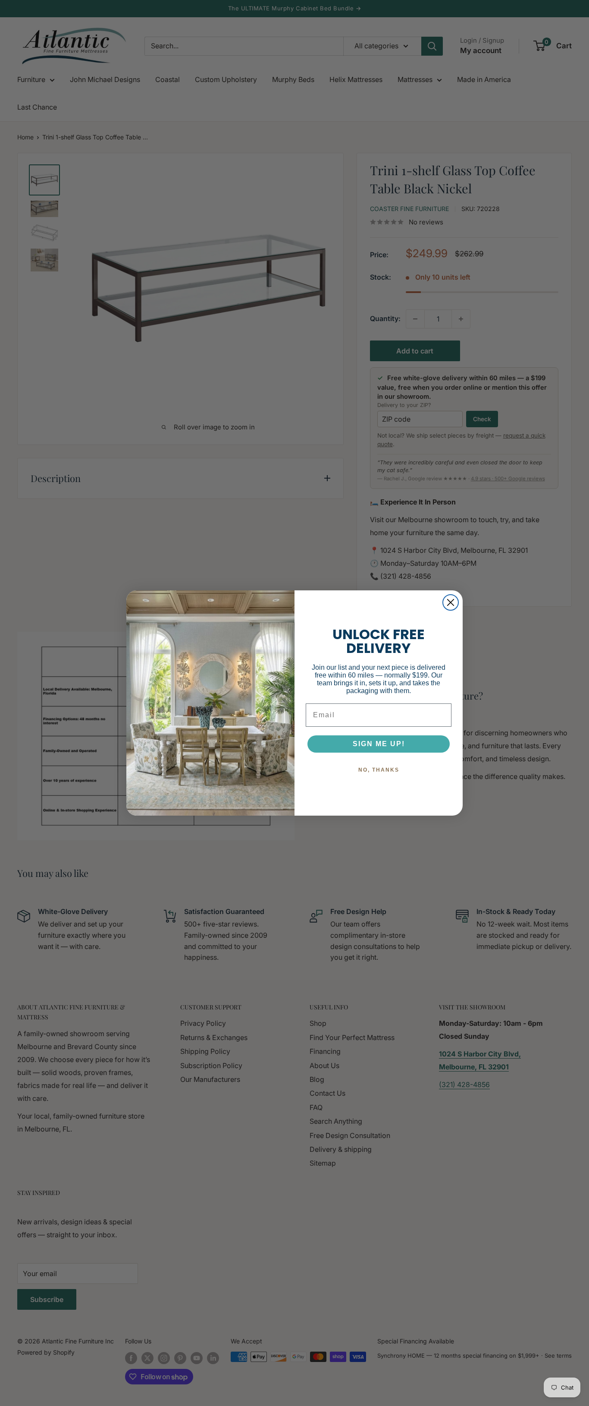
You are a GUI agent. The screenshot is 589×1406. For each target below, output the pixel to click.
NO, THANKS (378, 770)
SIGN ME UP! (379, 743)
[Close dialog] (450, 602)
